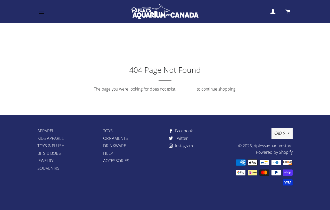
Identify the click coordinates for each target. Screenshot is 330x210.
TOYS (108, 131)
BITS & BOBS (49, 153)
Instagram (183, 146)
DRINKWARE (114, 146)
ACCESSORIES (116, 161)
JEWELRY (45, 161)
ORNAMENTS (115, 138)
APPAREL (45, 131)
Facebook (183, 131)
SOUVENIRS (48, 168)
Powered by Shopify (274, 152)
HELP (108, 153)
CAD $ (279, 133)
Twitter (181, 138)
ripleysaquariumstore (273, 146)
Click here (186, 89)
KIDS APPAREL (50, 138)
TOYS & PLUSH (51, 146)
